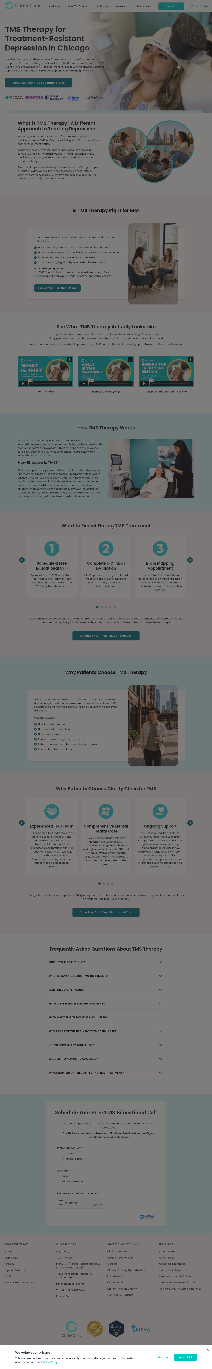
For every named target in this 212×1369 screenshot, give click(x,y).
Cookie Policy (49, 1362)
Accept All (185, 1357)
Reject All (163, 1357)
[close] (208, 1350)
